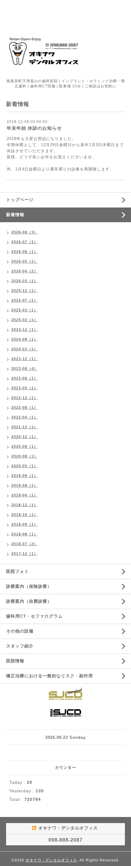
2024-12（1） (24, 330)
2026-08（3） (24, 232)
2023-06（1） (24, 378)
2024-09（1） (24, 339)
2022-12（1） (24, 398)
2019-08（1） (24, 485)
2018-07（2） (24, 544)
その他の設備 (20, 631)
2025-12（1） (24, 291)
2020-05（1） (24, 466)
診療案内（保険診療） (29, 586)
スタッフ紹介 (20, 645)
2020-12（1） (24, 437)
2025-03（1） (24, 310)
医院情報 (15, 660)
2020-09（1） (24, 446)
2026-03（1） (24, 281)
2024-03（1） (24, 349)
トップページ (20, 199)
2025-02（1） (24, 320)
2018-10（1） (24, 515)
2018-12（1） (24, 505)
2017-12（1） (24, 554)
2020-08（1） (24, 456)
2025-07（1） (24, 300)
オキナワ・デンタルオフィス (51, 860)
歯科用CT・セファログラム (34, 616)
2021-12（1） (24, 427)
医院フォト (17, 571)
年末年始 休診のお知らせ (34, 128)
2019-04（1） (24, 495)
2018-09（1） (24, 524)
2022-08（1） (24, 407)
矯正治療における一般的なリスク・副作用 (49, 675)
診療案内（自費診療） (29, 601)
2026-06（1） (24, 252)
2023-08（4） (24, 368)
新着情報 (15, 214)
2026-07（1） (24, 242)
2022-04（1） (24, 417)
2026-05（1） (24, 261)
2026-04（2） (24, 271)
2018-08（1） (24, 534)
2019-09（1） (24, 476)
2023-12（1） (24, 359)
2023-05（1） (24, 388)
